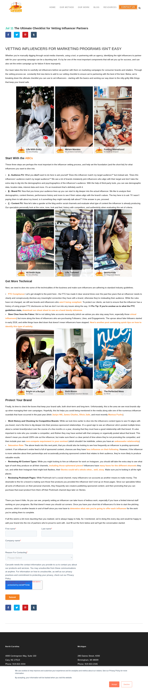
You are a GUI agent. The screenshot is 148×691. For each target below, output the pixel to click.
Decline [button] (127, 684)
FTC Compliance (16, 294)
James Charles (71, 414)
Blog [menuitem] (96, 7)
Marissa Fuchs (115, 414)
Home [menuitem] (52, 7)
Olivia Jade (84, 414)
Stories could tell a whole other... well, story (82, 469)
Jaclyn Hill (57, 414)
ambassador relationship (126, 441)
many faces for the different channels (118, 465)
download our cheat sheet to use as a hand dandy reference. (52, 310)
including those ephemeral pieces (66, 465)
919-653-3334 (18, 664)
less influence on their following (102, 449)
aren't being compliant (70, 302)
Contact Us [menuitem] (127, 9)
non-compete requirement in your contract (47, 441)
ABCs (29, 158)
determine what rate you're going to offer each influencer (98, 508)
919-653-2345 (91, 664)
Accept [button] (114, 684)
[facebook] (8, 35)
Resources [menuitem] (110, 7)
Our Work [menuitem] (83, 7)
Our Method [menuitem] (67, 7)
